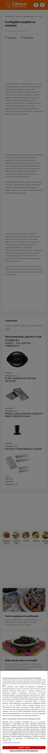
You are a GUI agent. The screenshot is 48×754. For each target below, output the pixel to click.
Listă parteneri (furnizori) (11, 742)
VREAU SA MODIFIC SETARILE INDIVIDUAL (24, 751)
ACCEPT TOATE (24, 747)
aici (3, 705)
